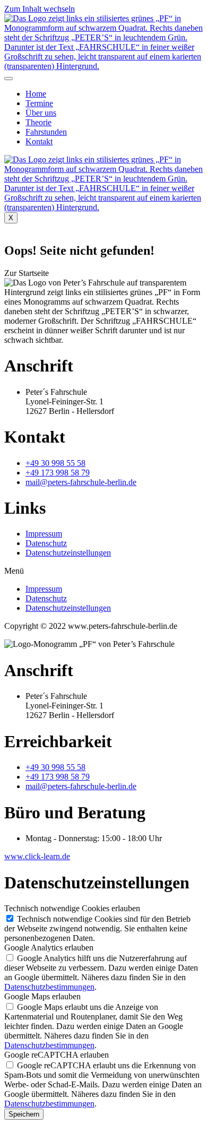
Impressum (43, 533)
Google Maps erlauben (42, 996)
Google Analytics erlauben (48, 947)
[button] (26, 273)
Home (35, 93)
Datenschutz (46, 543)
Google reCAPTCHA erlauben (56, 1054)
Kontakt (39, 141)
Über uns (40, 112)
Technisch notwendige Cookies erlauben (72, 908)
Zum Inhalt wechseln (39, 8)
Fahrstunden (46, 131)
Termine (39, 103)
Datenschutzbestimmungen (49, 986)
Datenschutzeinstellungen (68, 552)
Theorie (38, 122)
